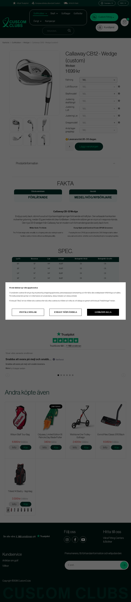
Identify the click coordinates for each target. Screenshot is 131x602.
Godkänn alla (103, 312)
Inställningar (28, 312)
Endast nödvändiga (65, 312)
